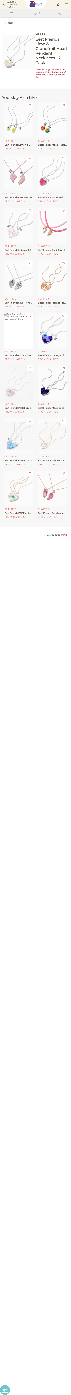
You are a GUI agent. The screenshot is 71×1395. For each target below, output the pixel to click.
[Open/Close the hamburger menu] (66, 5)
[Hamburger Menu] (11, 13)
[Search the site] (58, 5)
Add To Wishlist (30, 105)
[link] (35, 13)
